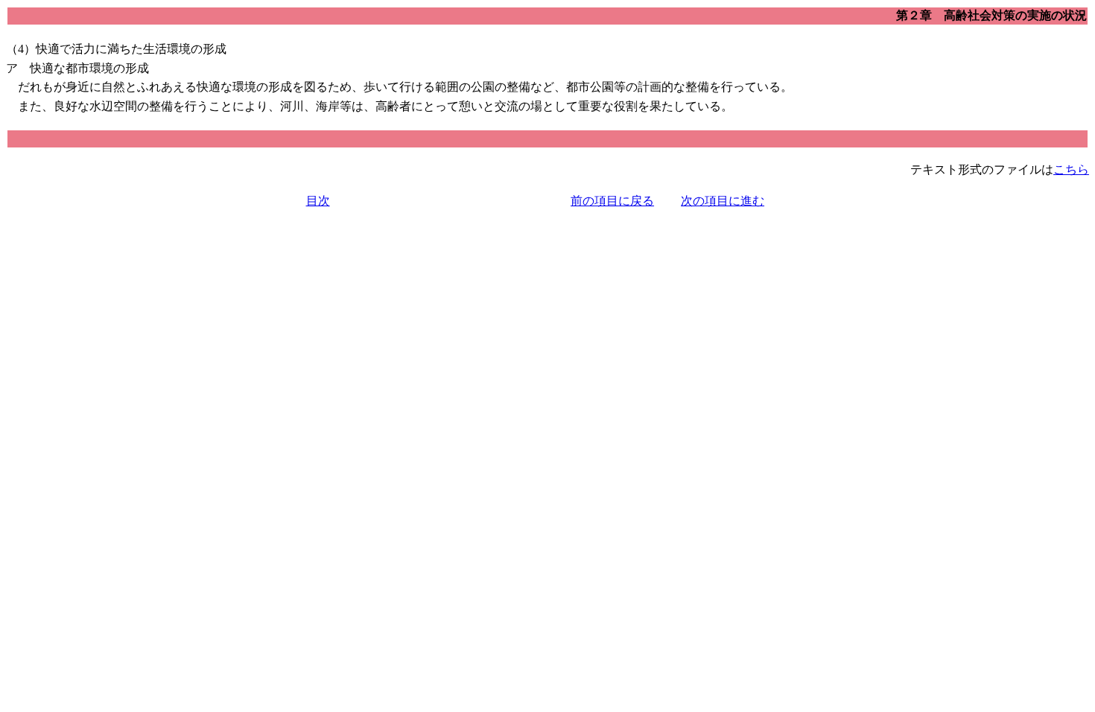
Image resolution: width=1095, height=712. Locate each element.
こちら (1071, 169)
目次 (318, 200)
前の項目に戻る (612, 200)
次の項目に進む (722, 200)
